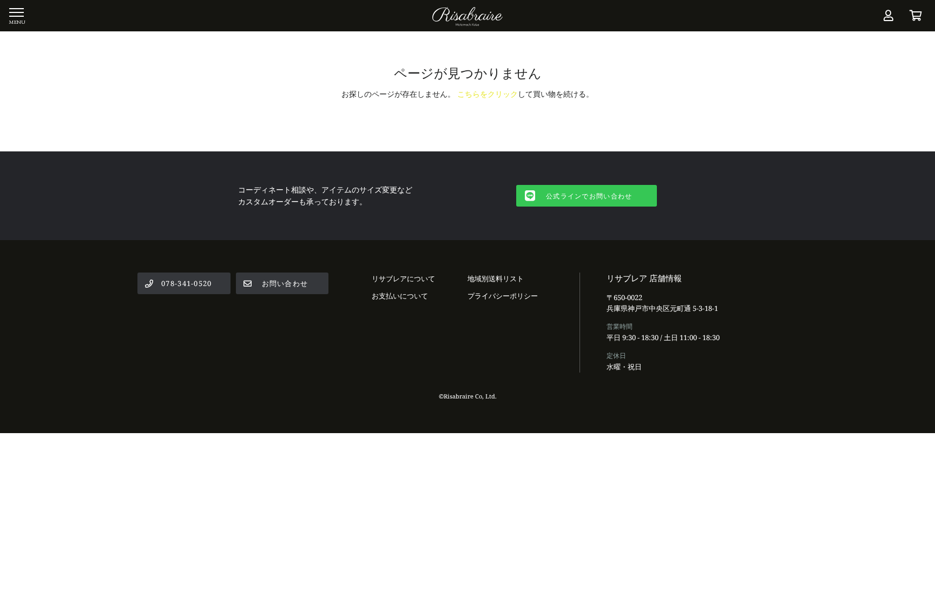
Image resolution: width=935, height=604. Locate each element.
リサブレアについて (403, 278)
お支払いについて (400, 296)
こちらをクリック (487, 94)
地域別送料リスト (495, 278)
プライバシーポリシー (502, 296)
